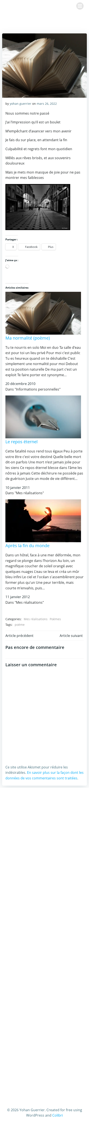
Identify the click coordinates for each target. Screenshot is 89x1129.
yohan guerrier (20, 104)
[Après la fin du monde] (43, 520)
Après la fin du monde (27, 545)
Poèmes (55, 619)
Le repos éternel (21, 442)
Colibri (57, 1115)
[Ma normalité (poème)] (43, 312)
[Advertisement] (44, 842)
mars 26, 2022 (47, 104)
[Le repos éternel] (43, 416)
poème (20, 625)
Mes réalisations (36, 619)
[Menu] (80, 6)
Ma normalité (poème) (27, 338)
